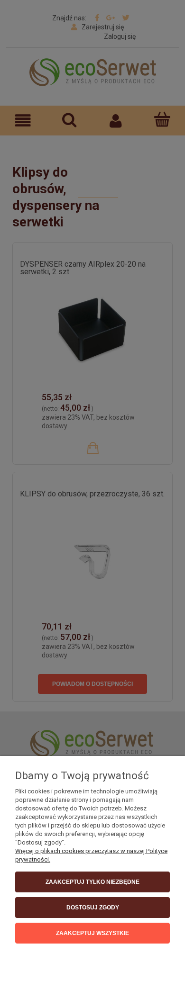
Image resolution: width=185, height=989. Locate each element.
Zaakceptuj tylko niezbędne (92, 882)
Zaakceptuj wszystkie (92, 933)
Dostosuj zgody (92, 907)
